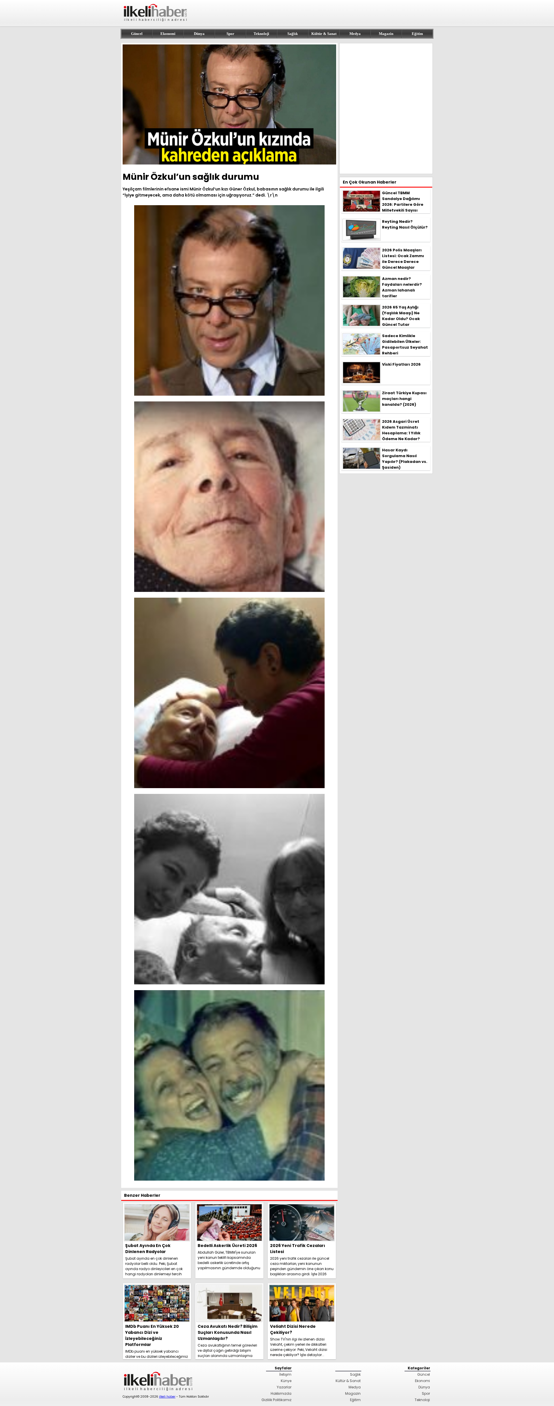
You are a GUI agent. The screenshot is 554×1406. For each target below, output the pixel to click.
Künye (286, 1380)
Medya (355, 33)
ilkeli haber (167, 1396)
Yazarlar (284, 1387)
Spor (230, 33)
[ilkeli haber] (155, 24)
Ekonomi (167, 33)
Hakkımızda (281, 1393)
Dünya (199, 33)
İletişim (285, 1374)
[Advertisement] (386, 108)
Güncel (137, 33)
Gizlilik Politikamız (276, 1399)
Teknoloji (261, 33)
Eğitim (417, 33)
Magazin (386, 33)
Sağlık (292, 33)
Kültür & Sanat (323, 33)
